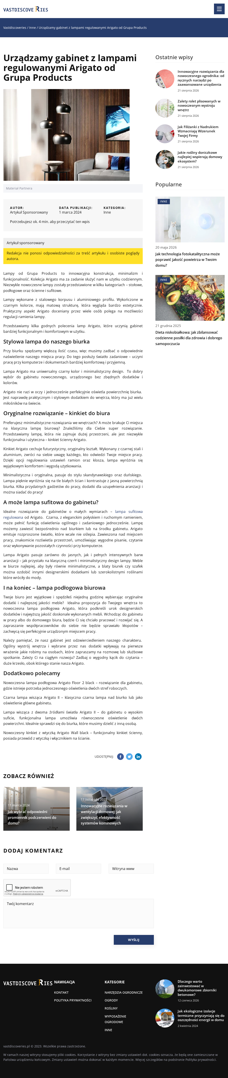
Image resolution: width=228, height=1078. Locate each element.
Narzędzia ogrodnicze (124, 992)
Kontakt (61, 992)
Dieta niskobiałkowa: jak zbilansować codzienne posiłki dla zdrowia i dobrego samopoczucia (188, 338)
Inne (107, 212)
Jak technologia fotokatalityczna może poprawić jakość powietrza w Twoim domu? (187, 260)
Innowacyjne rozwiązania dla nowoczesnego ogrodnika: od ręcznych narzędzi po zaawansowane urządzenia (201, 78)
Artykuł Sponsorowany (29, 212)
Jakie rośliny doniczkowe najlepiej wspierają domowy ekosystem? (200, 156)
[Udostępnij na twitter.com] (129, 756)
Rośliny (111, 1008)
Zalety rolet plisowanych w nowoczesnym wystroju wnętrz (199, 105)
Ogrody (111, 1000)
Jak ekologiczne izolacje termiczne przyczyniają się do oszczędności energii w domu (201, 1015)
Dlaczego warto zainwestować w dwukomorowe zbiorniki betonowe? (197, 988)
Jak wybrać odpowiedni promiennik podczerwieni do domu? (32, 817)
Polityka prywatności (73, 1000)
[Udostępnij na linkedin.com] (138, 756)
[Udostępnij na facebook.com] (120, 756)
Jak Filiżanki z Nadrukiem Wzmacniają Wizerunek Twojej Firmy (198, 131)
